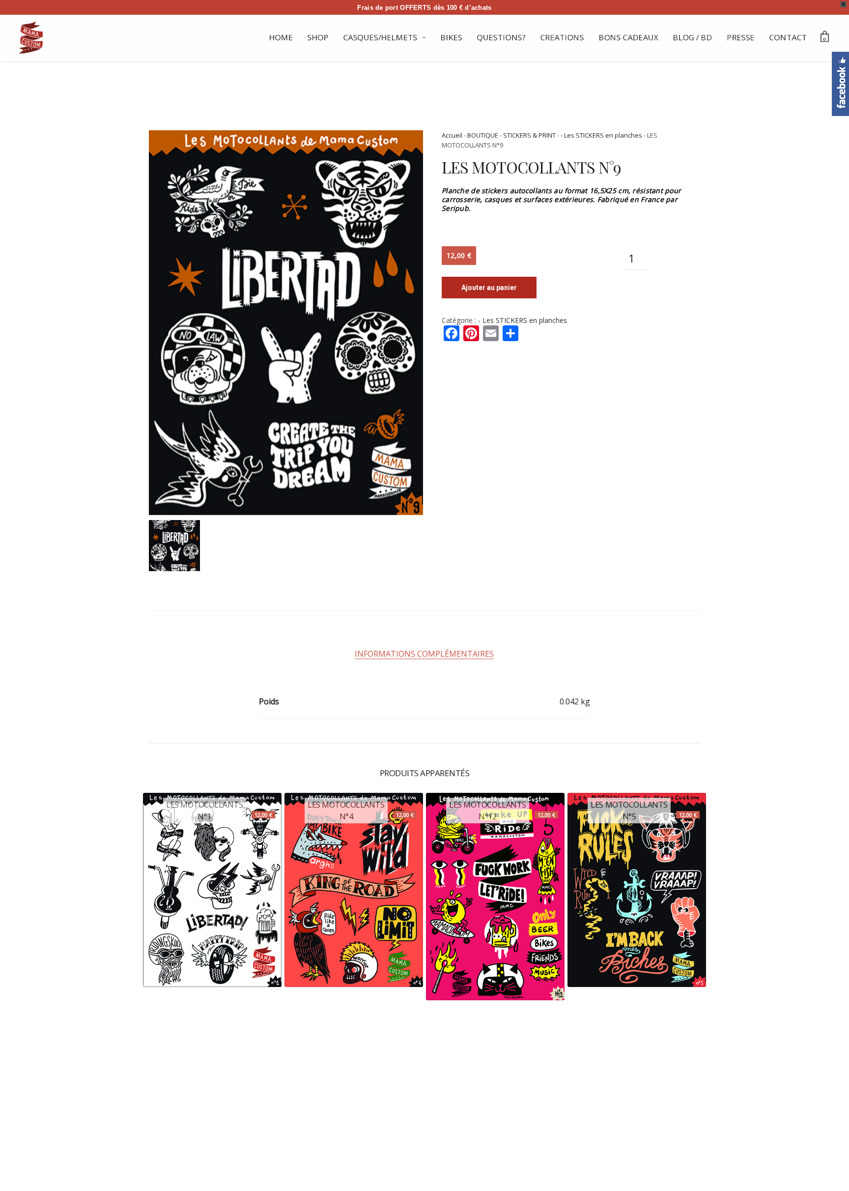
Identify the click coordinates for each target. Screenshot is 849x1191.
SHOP (318, 37)
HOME (281, 37)
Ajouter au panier (489, 287)
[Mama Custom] (31, 38)
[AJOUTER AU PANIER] (166, 963)
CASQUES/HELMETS (380, 37)
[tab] (424, 654)
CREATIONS (562, 37)
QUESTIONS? (501, 37)
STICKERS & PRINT (529, 135)
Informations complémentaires (424, 654)
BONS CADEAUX (628, 37)
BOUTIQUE (482, 135)
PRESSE (741, 37)
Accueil (452, 135)
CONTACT (788, 37)
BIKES (451, 37)
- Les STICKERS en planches (601, 135)
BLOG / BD (692, 37)
